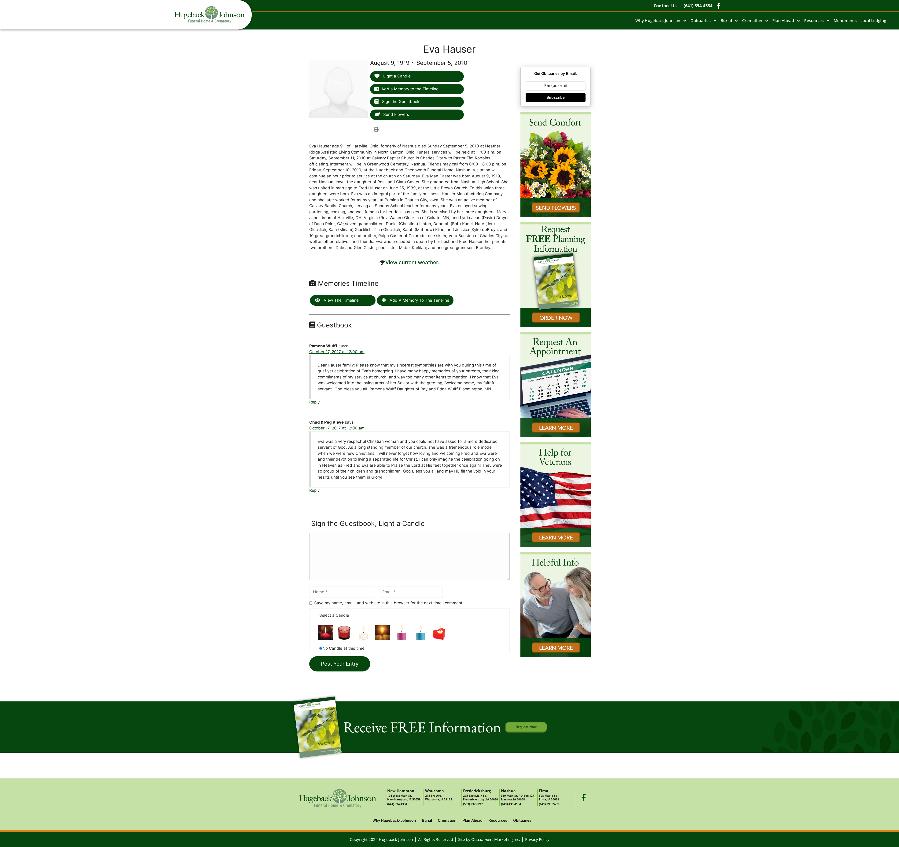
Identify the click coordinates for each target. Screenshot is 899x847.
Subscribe (555, 97)
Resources (814, 20)
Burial (726, 20)
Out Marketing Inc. (495, 839)
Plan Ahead (783, 20)
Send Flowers (395, 114)
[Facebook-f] (583, 797)
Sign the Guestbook (400, 101)
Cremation (752, 20)
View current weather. (412, 262)
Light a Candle (396, 76)
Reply (314, 402)
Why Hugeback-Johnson (657, 20)
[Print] (376, 129)
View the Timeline (341, 300)
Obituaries (700, 20)
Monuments (845, 20)
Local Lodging (873, 20)
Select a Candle (334, 615)
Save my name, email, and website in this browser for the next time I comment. (389, 603)
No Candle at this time (343, 648)
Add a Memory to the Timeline (409, 89)
